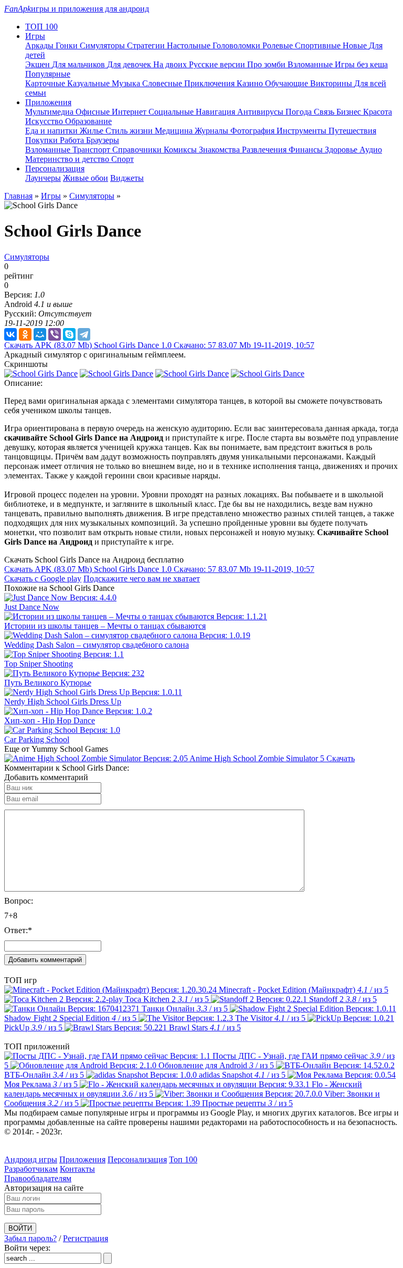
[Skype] (69, 334)
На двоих (171, 64)
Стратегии (147, 45)
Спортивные (319, 45)
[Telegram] (84, 334)
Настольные (190, 45)
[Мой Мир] (40, 334)
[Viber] (54, 334)
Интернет (130, 111)
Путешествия (352, 130)
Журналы (212, 130)
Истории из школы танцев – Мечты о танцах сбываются (105, 625)
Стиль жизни (130, 130)
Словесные (163, 83)
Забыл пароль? (30, 1238)
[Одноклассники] (25, 334)
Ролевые (278, 45)
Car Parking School (36, 739)
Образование (88, 121)
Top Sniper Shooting (38, 663)
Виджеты (127, 177)
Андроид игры (30, 1159)
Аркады (40, 45)
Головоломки (237, 45)
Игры (51, 195)
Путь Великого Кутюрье (47, 682)
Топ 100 (183, 1159)
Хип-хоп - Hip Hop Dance (49, 720)
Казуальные (89, 83)
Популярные (47, 73)
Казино (251, 83)
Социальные (172, 111)
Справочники (138, 149)
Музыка (127, 83)
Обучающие (287, 83)
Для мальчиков (79, 64)
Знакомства (220, 149)
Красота (377, 111)
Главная (18, 195)
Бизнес (349, 111)
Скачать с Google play (42, 578)
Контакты (77, 1168)
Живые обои (85, 177)
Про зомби (267, 64)
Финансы (307, 149)
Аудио (370, 149)
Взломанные (311, 64)
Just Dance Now (31, 606)
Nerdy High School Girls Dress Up (62, 701)
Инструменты (302, 130)
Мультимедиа (50, 111)
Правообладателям (37, 1178)
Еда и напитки (52, 130)
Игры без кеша (361, 64)
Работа (73, 140)
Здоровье (342, 149)
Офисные (94, 111)
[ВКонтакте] (10, 334)
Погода (299, 111)
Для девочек (130, 64)
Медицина (175, 130)
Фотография (253, 130)
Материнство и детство (68, 159)
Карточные (46, 83)
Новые (356, 45)
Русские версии (218, 64)
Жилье (92, 130)
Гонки (68, 45)
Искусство (45, 121)
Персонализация (137, 1159)
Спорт (122, 159)
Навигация (216, 111)
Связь (325, 111)
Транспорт (92, 149)
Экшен (38, 64)
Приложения (82, 1159)
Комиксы (181, 149)
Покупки (42, 140)
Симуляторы (103, 45)
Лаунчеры (43, 177)
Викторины (332, 83)
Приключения (210, 83)
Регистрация (85, 1238)
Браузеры (102, 140)
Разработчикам (31, 1168)
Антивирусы (261, 111)
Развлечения (265, 149)
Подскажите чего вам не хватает (141, 578)
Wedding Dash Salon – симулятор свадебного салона (96, 644)
